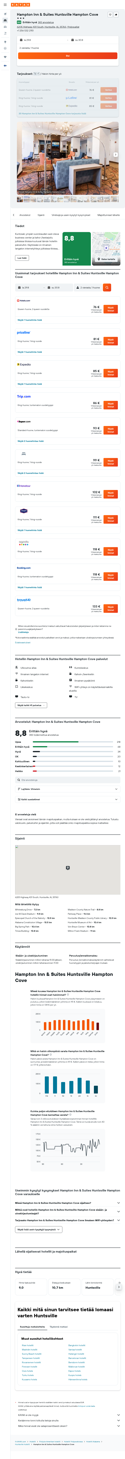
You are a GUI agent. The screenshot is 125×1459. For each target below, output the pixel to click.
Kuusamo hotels (29, 1379)
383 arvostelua (46, 22)
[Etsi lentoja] (5, 14)
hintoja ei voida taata (86, 1406)
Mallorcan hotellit (76, 1366)
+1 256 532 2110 (25, 30)
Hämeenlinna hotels (77, 1379)
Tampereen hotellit (31, 1358)
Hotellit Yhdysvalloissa (73, 1441)
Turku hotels (28, 1375)
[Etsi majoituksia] (5, 20)
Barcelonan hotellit (77, 1358)
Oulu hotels (27, 1371)
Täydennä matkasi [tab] (59, 1326)
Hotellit (33, 1441)
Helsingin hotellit (76, 1354)
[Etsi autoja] (5, 27)
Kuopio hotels (74, 1375)
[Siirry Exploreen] (5, 42)
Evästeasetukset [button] (22, 642)
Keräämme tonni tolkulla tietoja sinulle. (38, 1420)
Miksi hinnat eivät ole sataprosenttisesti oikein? (42, 1425)
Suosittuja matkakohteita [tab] (32, 1326)
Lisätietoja (23, 632)
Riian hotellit (28, 1345)
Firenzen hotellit (29, 1366)
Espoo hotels (74, 1371)
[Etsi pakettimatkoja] (5, 33)
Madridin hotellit (29, 1349)
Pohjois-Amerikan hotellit (49, 1441)
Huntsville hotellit (22, 1444)
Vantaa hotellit (75, 1349)
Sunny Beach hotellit (31, 1354)
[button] (5, 4)
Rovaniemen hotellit (31, 1362)
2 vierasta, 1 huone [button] (29, 47)
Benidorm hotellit (76, 1362)
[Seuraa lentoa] (5, 48)
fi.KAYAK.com (20, 1441)
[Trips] (5, 57)
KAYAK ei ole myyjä (28, 1414)
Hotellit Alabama (93, 1441)
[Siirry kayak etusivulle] (20, 5)
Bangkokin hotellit (76, 1345)
